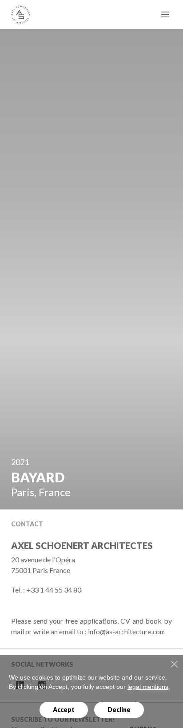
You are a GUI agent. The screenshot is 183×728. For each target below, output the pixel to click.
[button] (141, 477)
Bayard (37, 477)
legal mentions (147, 686)
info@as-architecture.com (126, 632)
